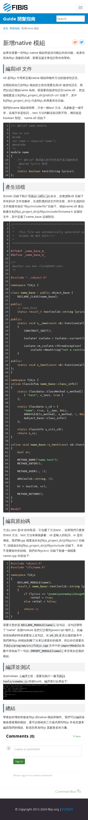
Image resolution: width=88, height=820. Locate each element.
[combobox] (70, 18)
